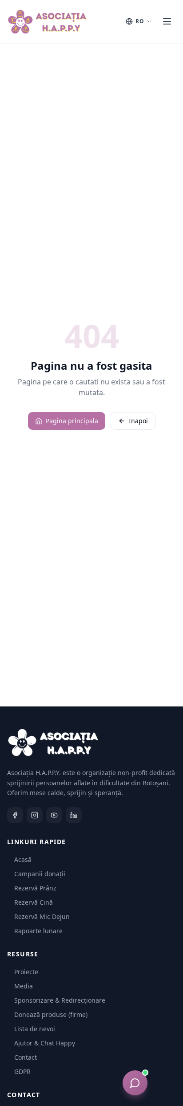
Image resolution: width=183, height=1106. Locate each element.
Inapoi (138, 420)
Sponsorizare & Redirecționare (59, 1000)
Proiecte (26, 971)
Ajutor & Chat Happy (44, 1043)
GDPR (22, 1071)
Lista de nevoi (34, 1028)
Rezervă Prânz (35, 888)
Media (23, 986)
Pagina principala (72, 420)
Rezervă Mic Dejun (42, 916)
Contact (25, 1057)
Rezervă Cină (33, 902)
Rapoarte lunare (38, 930)
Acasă (23, 859)
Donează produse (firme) (51, 1014)
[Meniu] (167, 21)
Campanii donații (39, 873)
